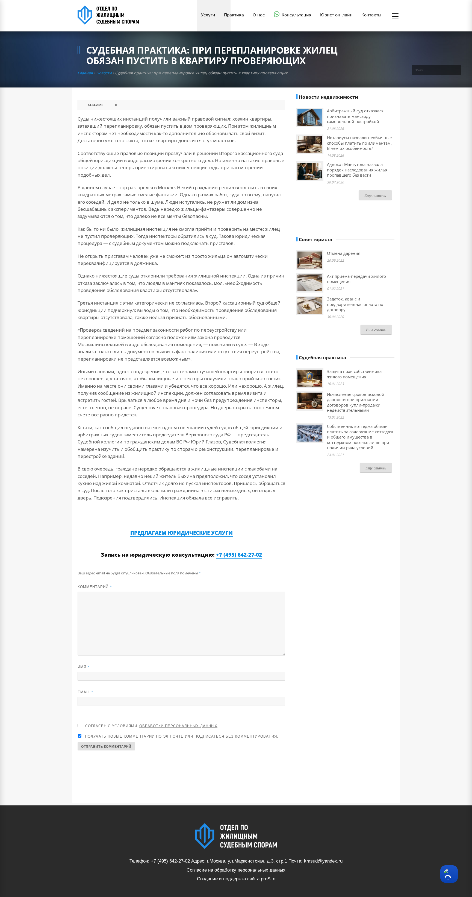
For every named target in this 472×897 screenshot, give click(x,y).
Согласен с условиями (151, 725)
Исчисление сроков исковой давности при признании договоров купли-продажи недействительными (355, 402)
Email (85, 691)
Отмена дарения (343, 253)
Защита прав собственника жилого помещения (354, 374)
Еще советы (376, 329)
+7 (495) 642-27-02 (239, 554)
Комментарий (95, 586)
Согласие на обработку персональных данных (236, 870)
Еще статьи (375, 468)
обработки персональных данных (178, 725)
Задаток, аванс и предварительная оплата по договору (355, 304)
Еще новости (375, 195)
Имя (84, 666)
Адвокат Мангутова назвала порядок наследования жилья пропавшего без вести (357, 170)
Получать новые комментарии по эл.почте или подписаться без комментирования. (181, 736)
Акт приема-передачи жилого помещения (356, 278)
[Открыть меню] (395, 17)
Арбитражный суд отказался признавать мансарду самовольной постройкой (355, 116)
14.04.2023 (95, 105)
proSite (268, 878)
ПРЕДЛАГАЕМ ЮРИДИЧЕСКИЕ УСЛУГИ (181, 532)
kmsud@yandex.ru (323, 861)
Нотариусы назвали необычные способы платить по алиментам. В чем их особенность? (359, 143)
